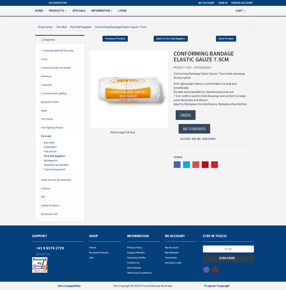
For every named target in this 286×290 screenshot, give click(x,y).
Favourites (171, 257)
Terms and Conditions (139, 272)
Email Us (42, 253)
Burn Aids (49, 142)
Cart (91, 257)
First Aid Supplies (80, 27)
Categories (48, 39)
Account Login (173, 262)
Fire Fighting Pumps (52, 127)
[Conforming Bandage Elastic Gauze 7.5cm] (129, 89)
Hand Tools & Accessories (56, 179)
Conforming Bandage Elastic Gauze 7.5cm (121, 27)
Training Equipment (54, 169)
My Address (172, 252)
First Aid (62, 27)
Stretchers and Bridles (56, 164)
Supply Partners (136, 252)
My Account (171, 247)
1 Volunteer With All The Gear (57, 50)
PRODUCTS (57, 10)
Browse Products (98, 252)
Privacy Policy (134, 247)
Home (39, 10)
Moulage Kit (50, 160)
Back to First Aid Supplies (170, 38)
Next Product (226, 38)
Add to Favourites (194, 128)
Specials (78, 10)
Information (101, 10)
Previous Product (115, 38)
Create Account (242, 3)
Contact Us (133, 262)
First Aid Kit (50, 151)
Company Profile (136, 257)
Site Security (134, 267)
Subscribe (227, 258)
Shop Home (45, 27)
